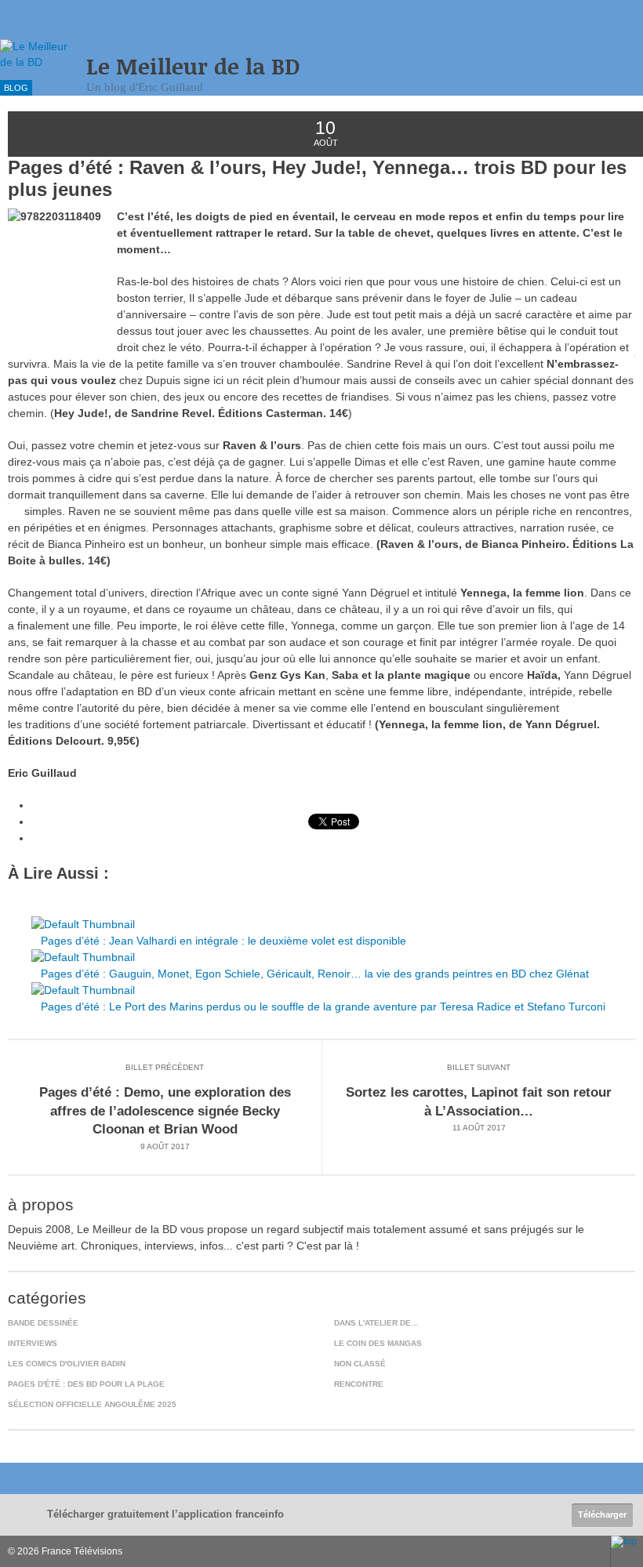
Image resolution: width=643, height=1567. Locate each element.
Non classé (360, 1363)
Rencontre (358, 1384)
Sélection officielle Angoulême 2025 (92, 1404)
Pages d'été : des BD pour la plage (86, 1384)
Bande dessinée (43, 1323)
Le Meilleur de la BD (193, 66)
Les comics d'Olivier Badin (66, 1363)
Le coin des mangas (378, 1343)
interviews (32, 1343)
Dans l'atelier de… (376, 1323)
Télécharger (602, 1514)
